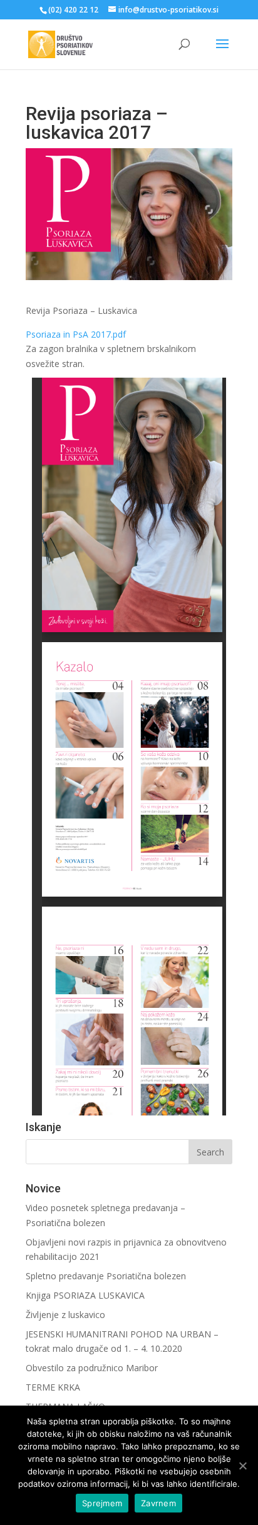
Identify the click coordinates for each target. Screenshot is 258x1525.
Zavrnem (158, 1503)
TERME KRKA (53, 1387)
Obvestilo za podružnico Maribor (92, 1368)
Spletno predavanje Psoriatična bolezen (106, 1276)
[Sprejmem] (242, 1465)
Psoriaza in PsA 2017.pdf (76, 334)
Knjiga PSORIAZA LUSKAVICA (85, 1295)
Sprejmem (102, 1503)
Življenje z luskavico (65, 1315)
